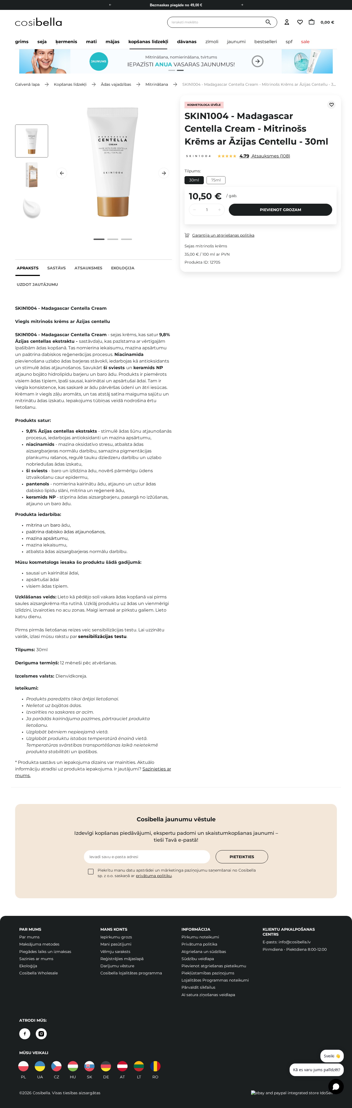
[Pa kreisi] (110, 5)
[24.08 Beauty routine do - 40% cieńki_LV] (176, 61)
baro (55, 525)
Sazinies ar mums (36, 958)
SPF (289, 41)
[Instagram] (41, 1033)
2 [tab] (178, 71)
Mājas (113, 41)
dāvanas (187, 41)
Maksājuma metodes (39, 944)
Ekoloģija (122, 268)
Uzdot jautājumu (37, 284)
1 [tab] (169, 71)
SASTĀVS (56, 268)
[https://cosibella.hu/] (72, 1066)
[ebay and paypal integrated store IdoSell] (292, 1092)
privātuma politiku (154, 875)
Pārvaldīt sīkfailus (198, 987)
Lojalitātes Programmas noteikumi (215, 980)
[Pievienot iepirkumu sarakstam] (331, 105)
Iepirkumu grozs (116, 937)
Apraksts (27, 268)
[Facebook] (24, 1033)
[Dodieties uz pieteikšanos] (286, 22)
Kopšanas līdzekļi (148, 41)
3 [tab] (126, 239)
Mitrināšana (156, 84)
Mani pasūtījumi (115, 944)
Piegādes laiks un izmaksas (45, 951)
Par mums (29, 937)
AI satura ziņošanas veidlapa (208, 994)
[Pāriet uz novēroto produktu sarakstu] (300, 22)
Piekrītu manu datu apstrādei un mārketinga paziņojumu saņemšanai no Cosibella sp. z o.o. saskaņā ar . (177, 873)
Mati (91, 41)
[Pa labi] (242, 5)
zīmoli (211, 41)
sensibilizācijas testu (102, 636)
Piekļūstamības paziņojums (208, 973)
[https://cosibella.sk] (89, 1066)
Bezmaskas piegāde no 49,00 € (176, 5)
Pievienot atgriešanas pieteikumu (214, 965)
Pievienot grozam (280, 209)
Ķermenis (66, 41)
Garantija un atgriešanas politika (223, 235)
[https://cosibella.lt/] (138, 1066)
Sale (305, 41)
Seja (42, 41)
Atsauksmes (88, 268)
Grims (22, 41)
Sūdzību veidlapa (198, 958)
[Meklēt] (268, 22)
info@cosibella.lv (295, 942)
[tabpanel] (176, 61)
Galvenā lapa (27, 84)
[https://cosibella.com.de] (105, 1066)
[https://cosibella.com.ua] (39, 1066)
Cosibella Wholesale (38, 973)
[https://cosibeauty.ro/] (155, 1066)
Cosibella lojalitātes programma (131, 973)
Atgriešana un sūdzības (204, 951)
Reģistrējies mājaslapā (122, 958)
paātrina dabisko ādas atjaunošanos (65, 531)
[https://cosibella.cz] (56, 1066)
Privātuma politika (199, 944)
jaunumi (236, 41)
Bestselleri (265, 41)
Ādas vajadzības (116, 84)
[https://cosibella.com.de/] (122, 1066)
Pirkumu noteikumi (200, 937)
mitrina (34, 525)
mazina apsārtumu (47, 538)
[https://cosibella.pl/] (23, 1066)
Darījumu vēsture (117, 965)
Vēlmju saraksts (115, 951)
